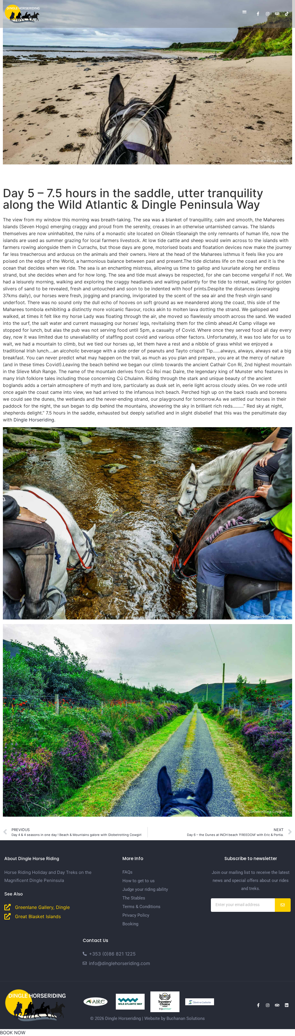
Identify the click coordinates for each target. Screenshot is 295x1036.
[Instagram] (268, 14)
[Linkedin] (287, 1005)
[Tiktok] (287, 14)
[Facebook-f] (258, 14)
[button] (244, 11)
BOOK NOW (12, 1032)
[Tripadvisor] (277, 14)
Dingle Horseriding (34, 420)
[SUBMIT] (283, 905)
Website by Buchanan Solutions (174, 1018)
